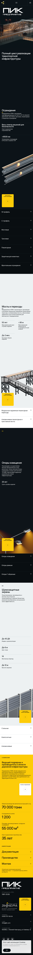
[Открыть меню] (16, 2)
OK (7, 950)
